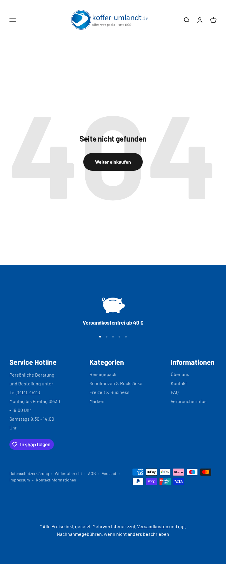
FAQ (175, 392)
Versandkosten (153, 526)
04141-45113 (28, 392)
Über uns (180, 374)
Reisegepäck (102, 374)
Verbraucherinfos (189, 401)
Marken (96, 401)
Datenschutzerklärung (29, 473)
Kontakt (179, 383)
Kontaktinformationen (56, 479)
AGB (92, 473)
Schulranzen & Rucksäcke (115, 383)
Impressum (19, 479)
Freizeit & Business (109, 392)
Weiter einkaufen (113, 161)
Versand (109, 473)
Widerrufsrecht (68, 473)
